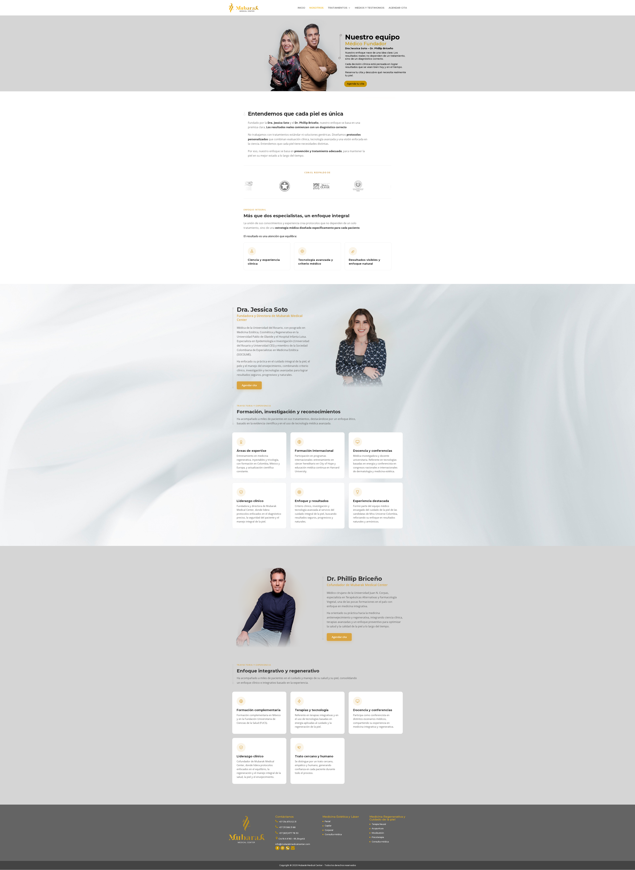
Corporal (329, 830)
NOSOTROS (316, 8)
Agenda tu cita (355, 83)
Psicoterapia (378, 837)
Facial (327, 821)
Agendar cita (249, 385)
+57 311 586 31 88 (287, 827)
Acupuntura (378, 828)
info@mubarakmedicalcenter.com (292, 844)
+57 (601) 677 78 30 (288, 833)
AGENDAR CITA (398, 8)
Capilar (328, 825)
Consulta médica (333, 834)
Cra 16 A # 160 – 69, (287, 838)
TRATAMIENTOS (337, 8)
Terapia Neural (379, 824)
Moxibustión (378, 833)
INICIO (301, 8)
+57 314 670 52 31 (287, 821)
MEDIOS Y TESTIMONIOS (369, 8)
